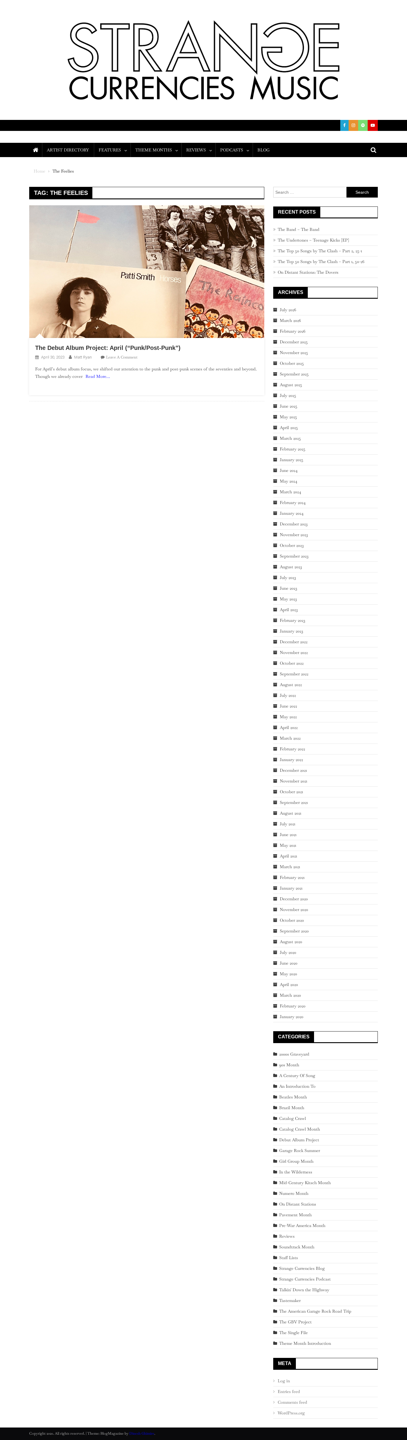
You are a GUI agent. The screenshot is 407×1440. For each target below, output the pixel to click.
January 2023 (291, 631)
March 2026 (290, 320)
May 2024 (288, 481)
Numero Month (293, 1193)
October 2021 (291, 791)
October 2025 (292, 363)
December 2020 (294, 898)
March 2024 (290, 491)
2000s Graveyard (294, 1054)
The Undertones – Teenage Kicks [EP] (313, 240)
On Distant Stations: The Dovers (308, 272)
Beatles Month (293, 1097)
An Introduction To (297, 1086)
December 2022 (293, 641)
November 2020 (294, 909)
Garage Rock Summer (299, 1150)
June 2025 (288, 406)
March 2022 (290, 738)
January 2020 (291, 1016)
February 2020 (292, 1006)
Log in (284, 1380)
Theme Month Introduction (305, 1343)
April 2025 (289, 427)
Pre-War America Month (302, 1225)
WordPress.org (291, 1413)
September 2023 (294, 556)
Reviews (196, 150)
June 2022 (288, 706)
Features (110, 150)
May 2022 (288, 716)
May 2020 (288, 973)
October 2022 (292, 663)
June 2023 (288, 588)
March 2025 (290, 438)
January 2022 (291, 759)
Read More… (98, 376)
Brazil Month (291, 1107)
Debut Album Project (299, 1139)
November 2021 (293, 781)
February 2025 (292, 449)
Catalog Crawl (292, 1118)
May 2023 (288, 599)
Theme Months (153, 150)
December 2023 (293, 524)
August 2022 (291, 684)
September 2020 (294, 931)
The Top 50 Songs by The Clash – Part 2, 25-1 (320, 250)
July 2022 (288, 695)
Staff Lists (288, 1257)
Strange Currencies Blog (302, 1268)
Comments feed (292, 1402)
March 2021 (290, 866)
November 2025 (294, 352)
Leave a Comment (121, 357)
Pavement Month (295, 1214)
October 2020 (292, 920)
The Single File (293, 1332)
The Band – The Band (298, 229)
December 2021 (293, 770)
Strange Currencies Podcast (305, 1279)
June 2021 (288, 834)
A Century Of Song (297, 1075)
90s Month (289, 1065)
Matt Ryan (83, 357)
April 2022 (289, 727)
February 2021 (292, 877)
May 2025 (288, 417)
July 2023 (288, 577)
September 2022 (294, 674)
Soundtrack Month (296, 1247)
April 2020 (289, 984)
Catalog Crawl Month (299, 1129)
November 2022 (294, 652)
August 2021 (290, 813)
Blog (263, 150)
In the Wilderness (295, 1172)
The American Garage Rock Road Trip (315, 1311)
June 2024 (289, 470)
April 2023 (289, 609)
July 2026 (288, 309)
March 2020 (290, 995)
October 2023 (292, 545)
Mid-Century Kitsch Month (305, 1182)
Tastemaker (290, 1300)
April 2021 (288, 856)
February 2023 (292, 620)
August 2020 (291, 941)
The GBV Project (295, 1322)
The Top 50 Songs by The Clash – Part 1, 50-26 (321, 261)
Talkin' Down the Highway (304, 1289)
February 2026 (292, 331)
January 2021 (291, 888)
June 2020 (288, 963)
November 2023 (294, 534)
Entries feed (289, 1391)
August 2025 (291, 384)
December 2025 (294, 342)
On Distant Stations (297, 1204)
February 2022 (292, 749)
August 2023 (291, 566)
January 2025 (291, 459)
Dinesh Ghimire (141, 1433)
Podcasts (231, 150)
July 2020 (288, 952)
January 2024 (292, 513)
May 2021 (288, 845)
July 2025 (288, 395)
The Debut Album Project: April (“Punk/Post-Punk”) (108, 348)
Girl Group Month (296, 1161)
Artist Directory (68, 150)
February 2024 (293, 502)
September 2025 (294, 374)
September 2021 (294, 802)
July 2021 (287, 824)
